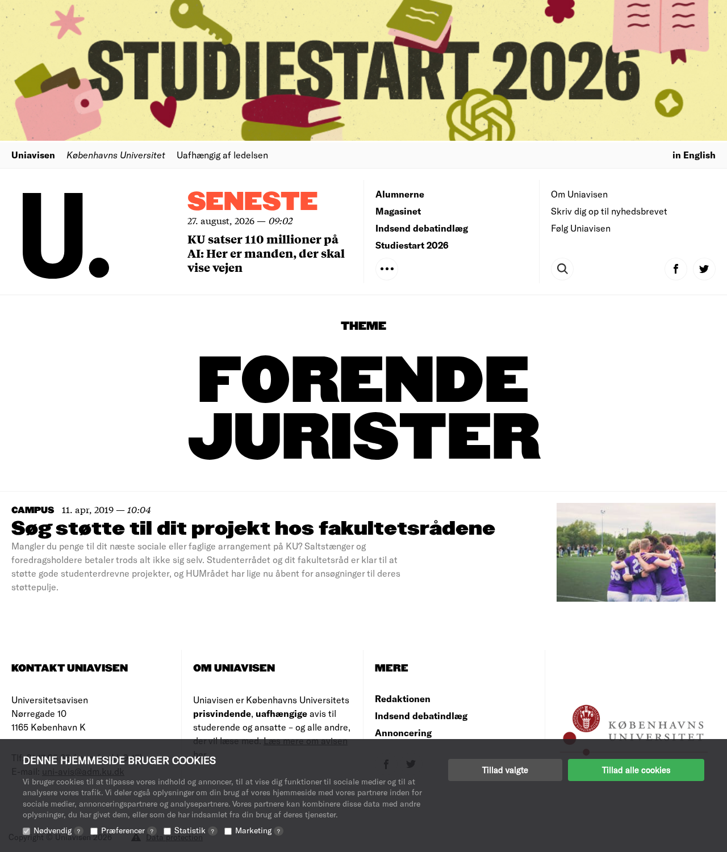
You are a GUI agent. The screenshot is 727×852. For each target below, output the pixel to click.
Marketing (257, 830)
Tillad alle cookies (636, 770)
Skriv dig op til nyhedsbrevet (609, 210)
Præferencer (127, 830)
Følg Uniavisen (581, 228)
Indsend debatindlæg (421, 228)
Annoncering (403, 732)
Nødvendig (57, 830)
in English (694, 154)
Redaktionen (403, 698)
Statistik (194, 830)
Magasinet (398, 210)
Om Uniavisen (579, 193)
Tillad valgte (505, 770)
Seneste (252, 202)
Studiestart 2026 (412, 245)
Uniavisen (33, 154)
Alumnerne (399, 193)
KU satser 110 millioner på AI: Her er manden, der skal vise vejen (266, 252)
